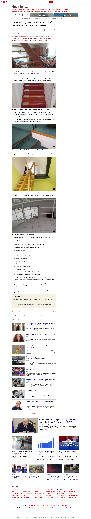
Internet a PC (14, 11)
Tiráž (34, 514)
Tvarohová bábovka (50, 497)
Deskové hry (55, 509)
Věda (24, 11)
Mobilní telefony (25, 509)
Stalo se (20, 9)
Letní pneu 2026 (72, 491)
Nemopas (47, 315)
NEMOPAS (28, 278)
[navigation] (2, 2)
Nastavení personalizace (71, 514)
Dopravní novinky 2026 (73, 495)
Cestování (28, 11)
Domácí (24, 9)
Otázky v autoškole (73, 499)
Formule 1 (37, 499)
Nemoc (22, 315)
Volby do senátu (15, 499)
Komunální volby (15, 500)
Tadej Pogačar (26, 497)
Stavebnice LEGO (34, 509)
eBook (47, 30)
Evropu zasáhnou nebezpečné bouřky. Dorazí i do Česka (39, 346)
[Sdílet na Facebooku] (53, 311)
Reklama (25, 514)
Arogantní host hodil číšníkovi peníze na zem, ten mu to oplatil (40, 368)
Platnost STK (71, 500)
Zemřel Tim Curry (31, 390)
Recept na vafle (49, 499)
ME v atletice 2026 (38, 497)
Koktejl (66, 9)
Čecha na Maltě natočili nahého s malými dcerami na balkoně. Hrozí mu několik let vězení (40, 324)
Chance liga (37, 491)
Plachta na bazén (31, 507)
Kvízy (48, 11)
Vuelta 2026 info (26, 491)
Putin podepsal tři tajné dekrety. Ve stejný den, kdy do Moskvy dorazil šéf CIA (58, 421)
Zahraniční (32, 9)
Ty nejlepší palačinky (50, 491)
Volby (28, 9)
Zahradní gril (66, 507)
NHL (35, 500)
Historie (32, 11)
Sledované (71, 11)
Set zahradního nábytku (57, 507)
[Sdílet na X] (55, 311)
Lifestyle (62, 9)
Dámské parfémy (42, 509)
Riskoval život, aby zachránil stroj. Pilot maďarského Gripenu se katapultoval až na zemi (40, 357)
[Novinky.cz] (20, 7)
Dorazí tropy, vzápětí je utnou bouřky (22, 451)
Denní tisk (66, 11)
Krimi (50, 9)
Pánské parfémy (74, 509)
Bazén (25, 507)
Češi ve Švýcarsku (61, 497)
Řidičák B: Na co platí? (73, 497)
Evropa (27, 326)
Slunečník (44, 507)
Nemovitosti (27, 315)
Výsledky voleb (15, 495)
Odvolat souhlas (61, 514)
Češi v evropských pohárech (63, 505)
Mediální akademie (40, 514)
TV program (60, 11)
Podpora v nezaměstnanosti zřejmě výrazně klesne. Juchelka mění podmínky (44, 452)
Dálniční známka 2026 (73, 493)
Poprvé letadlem (60, 493)
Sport (45, 11)
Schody (37, 315)
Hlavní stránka (15, 9)
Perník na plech (49, 500)
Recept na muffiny (50, 493)
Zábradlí (33, 315)
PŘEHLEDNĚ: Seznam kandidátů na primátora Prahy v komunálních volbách (68, 452)
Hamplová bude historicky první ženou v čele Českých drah (40, 335)
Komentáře (45, 9)
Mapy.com (31, 505)
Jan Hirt (24, 495)
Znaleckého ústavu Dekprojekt (39, 278)
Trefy (27, 404)
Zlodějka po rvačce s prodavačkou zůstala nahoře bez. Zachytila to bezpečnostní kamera (40, 380)
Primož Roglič (26, 499)
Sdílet (51, 30)
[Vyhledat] (51, 2)
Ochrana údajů (54, 514)
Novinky (13, 29)
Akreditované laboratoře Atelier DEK (28, 283)
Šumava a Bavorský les (62, 495)
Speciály (51, 11)
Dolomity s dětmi (60, 500)
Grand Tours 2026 (27, 500)
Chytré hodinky (67, 509)
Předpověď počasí (38, 505)
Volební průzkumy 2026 (17, 493)
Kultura (53, 9)
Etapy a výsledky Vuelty (28, 493)
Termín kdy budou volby (17, 497)
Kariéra (29, 514)
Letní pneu (49, 509)
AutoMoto (20, 11)
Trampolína (38, 507)
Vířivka (71, 507)
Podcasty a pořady (39, 11)
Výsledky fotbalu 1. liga (39, 493)
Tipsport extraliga (38, 495)
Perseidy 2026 (46, 505)
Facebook (16, 514)
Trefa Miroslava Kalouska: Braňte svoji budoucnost (40, 401)
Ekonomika (58, 9)
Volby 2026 (14, 491)
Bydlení (42, 315)
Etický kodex (47, 514)
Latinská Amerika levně (62, 499)
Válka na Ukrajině (39, 9)
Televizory (61, 509)
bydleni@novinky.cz (32, 304)
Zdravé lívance (49, 495)
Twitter (21, 514)
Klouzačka (49, 507)
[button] (34, 55)
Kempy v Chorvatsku (61, 491)
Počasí (55, 11)
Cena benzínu (53, 505)
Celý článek (46, 429)
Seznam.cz (86, 1)
